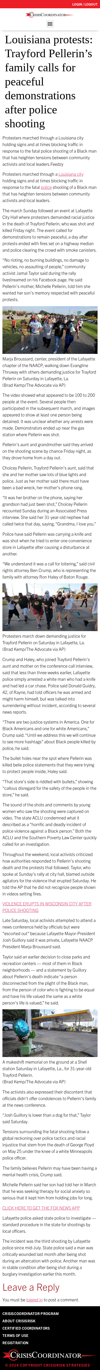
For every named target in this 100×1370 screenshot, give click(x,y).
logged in (34, 1299)
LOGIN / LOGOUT (85, 4)
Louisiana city (70, 174)
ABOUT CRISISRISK (19, 1320)
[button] (50, 24)
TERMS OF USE (15, 1335)
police (46, 187)
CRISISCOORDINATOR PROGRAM (30, 1313)
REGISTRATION (15, 1342)
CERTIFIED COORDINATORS (26, 1328)
